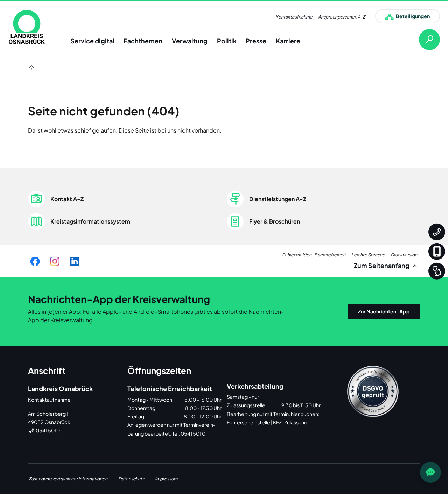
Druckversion (404, 254)
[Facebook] (35, 261)
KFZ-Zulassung (290, 422)
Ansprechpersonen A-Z (341, 17)
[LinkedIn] (75, 261)
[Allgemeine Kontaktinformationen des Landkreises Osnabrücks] (436, 232)
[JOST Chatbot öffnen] (430, 472)
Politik (227, 41)
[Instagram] (55, 261)
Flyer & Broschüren (274, 221)
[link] (26, 27)
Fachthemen (143, 41)
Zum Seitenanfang (382, 265)
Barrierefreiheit (330, 254)
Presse (256, 41)
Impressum (166, 478)
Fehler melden (297, 254)
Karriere (288, 41)
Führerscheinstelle (248, 422)
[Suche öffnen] (424, 39)
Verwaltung (190, 41)
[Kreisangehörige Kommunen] (436, 271)
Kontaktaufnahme (294, 17)
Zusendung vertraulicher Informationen (68, 478)
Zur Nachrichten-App (384, 311)
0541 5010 (48, 430)
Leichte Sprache (368, 254)
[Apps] (436, 251)
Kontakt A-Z (67, 199)
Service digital (92, 41)
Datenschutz (131, 478)
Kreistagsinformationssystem (90, 221)
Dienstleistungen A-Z (277, 199)
